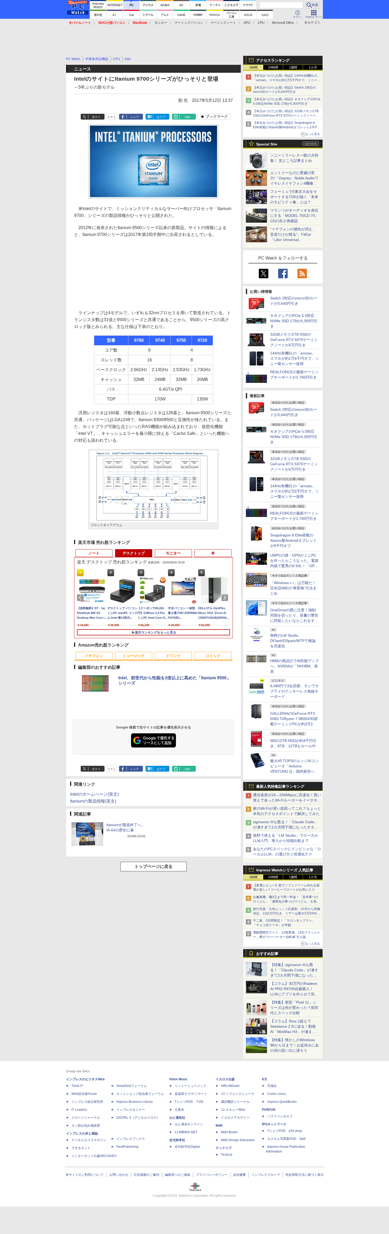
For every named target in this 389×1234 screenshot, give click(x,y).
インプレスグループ (265, 1175)
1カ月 (313, 67)
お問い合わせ (118, 1175)
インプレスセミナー (130, 1110)
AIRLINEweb (230, 1086)
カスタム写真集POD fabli (286, 1139)
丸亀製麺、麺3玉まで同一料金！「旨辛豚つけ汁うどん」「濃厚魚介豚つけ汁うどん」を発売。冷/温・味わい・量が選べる (285, 901)
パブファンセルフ (280, 1116)
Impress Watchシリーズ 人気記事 (284, 870)
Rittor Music (178, 1079)
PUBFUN (268, 1110)
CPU (261, 23)
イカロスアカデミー (235, 1117)
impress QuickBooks (282, 1102)
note (187, 117)
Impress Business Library (134, 1102)
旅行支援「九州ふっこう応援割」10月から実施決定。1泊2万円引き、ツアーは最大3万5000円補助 (286, 913)
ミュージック (134, 656)
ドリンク (173, 656)
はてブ (161, 117)
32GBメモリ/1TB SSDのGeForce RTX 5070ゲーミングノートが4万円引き (294, 339)
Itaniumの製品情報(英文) (93, 801)
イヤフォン (94, 656)
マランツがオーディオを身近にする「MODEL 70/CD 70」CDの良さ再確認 (294, 215)
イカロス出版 (225, 1079)
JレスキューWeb (233, 1110)
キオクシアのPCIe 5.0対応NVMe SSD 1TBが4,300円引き (294, 320)
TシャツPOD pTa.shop (284, 1131)
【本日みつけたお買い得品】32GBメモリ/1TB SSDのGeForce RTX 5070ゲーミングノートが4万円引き (287, 115)
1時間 (253, 67)
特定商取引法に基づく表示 (305, 1175)
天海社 (272, 1086)
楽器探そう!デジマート (191, 1094)
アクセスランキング (273, 60)
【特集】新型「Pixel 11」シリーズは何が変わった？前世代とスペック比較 (294, 1007)
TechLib (226, 1154)
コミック (213, 656)
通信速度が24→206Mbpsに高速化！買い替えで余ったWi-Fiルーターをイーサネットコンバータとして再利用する (287, 800)
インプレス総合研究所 (87, 1102)
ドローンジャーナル (85, 1117)
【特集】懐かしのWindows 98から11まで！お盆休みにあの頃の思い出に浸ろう (294, 1045)
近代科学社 (177, 1140)
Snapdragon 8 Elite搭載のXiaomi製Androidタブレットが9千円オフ (293, 540)
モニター (161, 23)
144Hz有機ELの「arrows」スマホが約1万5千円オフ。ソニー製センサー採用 (294, 358)
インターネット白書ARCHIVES (93, 1156)
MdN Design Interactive (238, 1140)
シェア (134, 117)
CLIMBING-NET (186, 1132)
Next (225, 597)
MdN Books (229, 1132)
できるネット (81, 1148)
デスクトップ (134, 553)
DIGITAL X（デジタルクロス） (138, 1117)
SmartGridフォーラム (131, 1086)
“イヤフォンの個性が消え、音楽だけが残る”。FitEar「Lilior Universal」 (293, 234)
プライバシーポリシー (212, 1175)
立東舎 (179, 1110)
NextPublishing (127, 1147)
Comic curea (276, 1094)
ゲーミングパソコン (189, 23)
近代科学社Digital (187, 1147)
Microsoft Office (283, 23)
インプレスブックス (130, 1139)
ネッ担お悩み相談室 (85, 1125)
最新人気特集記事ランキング (280, 786)
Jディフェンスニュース (237, 1094)
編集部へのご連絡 (177, 1175)
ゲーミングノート (223, 23)
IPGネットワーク (274, 1124)
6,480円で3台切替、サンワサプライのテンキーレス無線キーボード (294, 691)
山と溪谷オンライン (189, 1124)
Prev (81, 597)
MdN (219, 1125)
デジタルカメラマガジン (88, 1140)
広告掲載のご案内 (146, 1175)
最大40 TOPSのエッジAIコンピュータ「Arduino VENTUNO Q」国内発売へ (294, 766)
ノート (93, 553)
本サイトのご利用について (85, 1175)
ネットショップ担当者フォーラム (140, 1094)
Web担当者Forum (84, 1094)
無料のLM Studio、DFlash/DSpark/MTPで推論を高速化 (293, 640)
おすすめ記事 (267, 953)
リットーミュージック (190, 1086)
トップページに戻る (153, 866)
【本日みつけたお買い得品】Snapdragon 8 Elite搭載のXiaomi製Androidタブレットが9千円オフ (287, 127)
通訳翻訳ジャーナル (235, 1102)
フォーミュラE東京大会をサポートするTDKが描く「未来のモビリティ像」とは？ (294, 196)
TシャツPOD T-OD (189, 1102)
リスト (111, 117)
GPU (246, 23)
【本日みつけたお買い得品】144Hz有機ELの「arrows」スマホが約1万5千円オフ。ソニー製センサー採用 (286, 80)
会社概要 (239, 1175)
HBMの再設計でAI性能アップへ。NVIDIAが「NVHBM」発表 (294, 666)
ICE (264, 1079)
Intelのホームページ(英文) (94, 794)
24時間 (273, 67)
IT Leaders (79, 1110)
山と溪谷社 (177, 1117)
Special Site (266, 144)
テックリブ (224, 1148)
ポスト (96, 117)
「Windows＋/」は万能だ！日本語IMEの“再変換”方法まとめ (293, 588)
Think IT (77, 1086)
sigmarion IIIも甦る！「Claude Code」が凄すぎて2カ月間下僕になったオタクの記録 (285, 827)
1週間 (293, 67)
